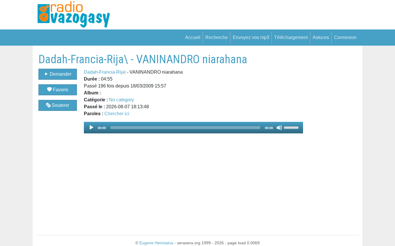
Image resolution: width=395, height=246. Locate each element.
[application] (193, 127)
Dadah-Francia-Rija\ (105, 72)
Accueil (192, 37)
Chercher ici (116, 113)
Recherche (216, 37)
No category (121, 99)
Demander (60, 74)
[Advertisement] (331, 139)
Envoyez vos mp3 (251, 37)
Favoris (60, 89)
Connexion (345, 37)
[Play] (91, 128)
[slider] (292, 127)
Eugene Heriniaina (156, 243)
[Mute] (279, 128)
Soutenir (60, 105)
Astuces (321, 37)
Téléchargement (291, 37)
